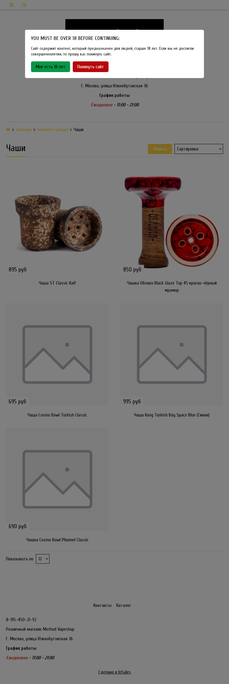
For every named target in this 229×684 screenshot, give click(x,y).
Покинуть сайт (90, 66)
